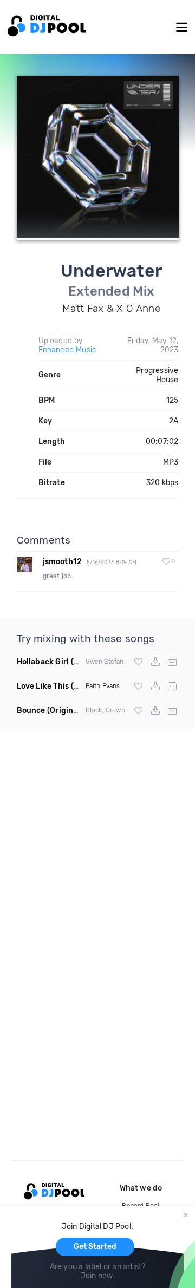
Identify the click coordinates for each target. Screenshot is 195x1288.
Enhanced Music (67, 350)
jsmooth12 (62, 561)
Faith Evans (103, 686)
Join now (97, 1275)
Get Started (95, 1246)
